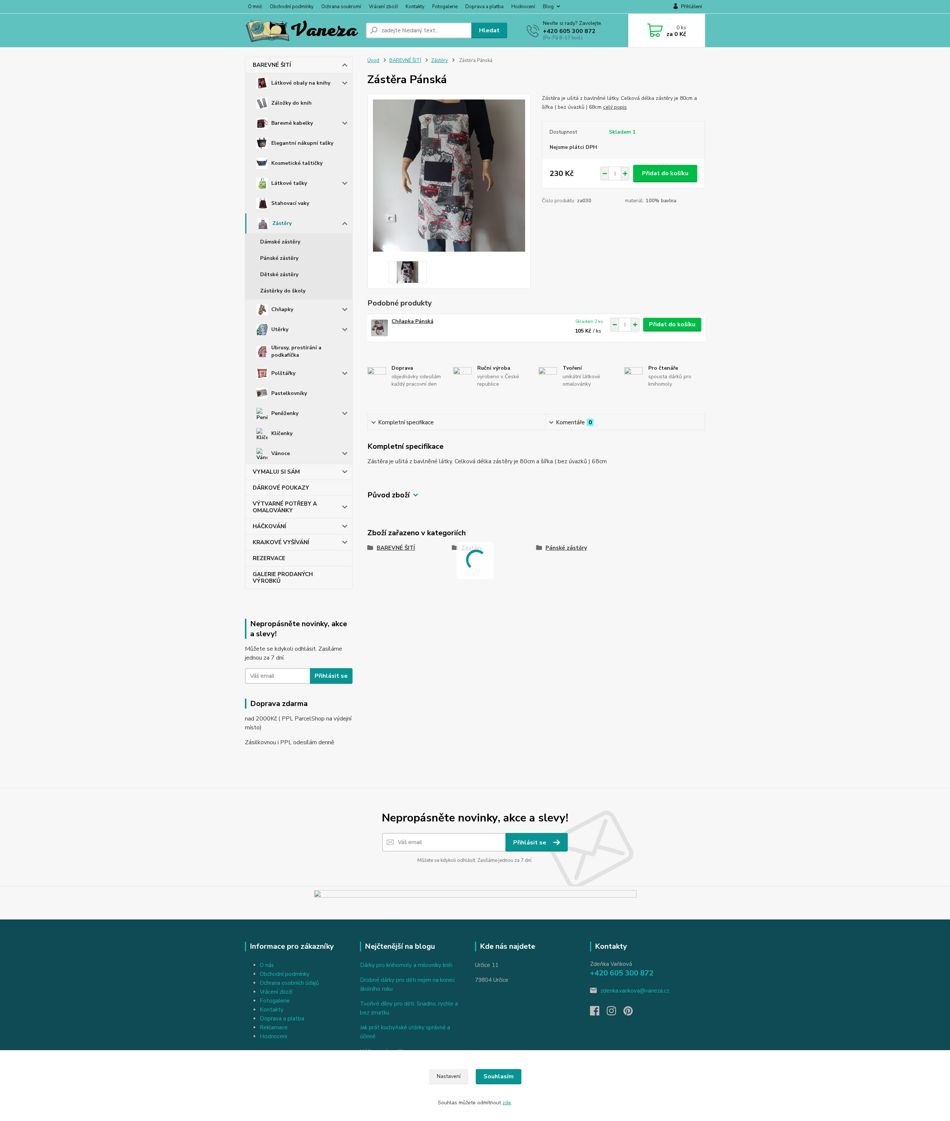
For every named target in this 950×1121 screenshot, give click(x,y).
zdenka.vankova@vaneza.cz (634, 990)
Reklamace (274, 1027)
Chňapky (282, 309)
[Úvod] (302, 30)
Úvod (373, 60)
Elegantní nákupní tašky (302, 143)
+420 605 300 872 (569, 31)
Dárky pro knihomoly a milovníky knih (406, 965)
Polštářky (283, 373)
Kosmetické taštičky (296, 163)
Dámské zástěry (280, 241)
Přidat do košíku (665, 173)
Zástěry (282, 223)
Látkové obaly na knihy (300, 82)
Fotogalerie (445, 6)
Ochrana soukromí (341, 6)
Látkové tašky (289, 183)
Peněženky (284, 413)
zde (506, 1102)
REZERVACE (269, 558)
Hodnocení (523, 6)
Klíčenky (281, 433)
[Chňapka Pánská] (379, 328)
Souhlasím (499, 1076)
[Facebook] (598, 1013)
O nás (267, 965)
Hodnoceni (273, 1036)
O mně (255, 6)
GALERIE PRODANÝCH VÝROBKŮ (283, 578)
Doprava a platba (484, 6)
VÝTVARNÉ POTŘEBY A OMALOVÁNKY (285, 507)
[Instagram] (615, 1013)
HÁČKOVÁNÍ (269, 526)
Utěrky (279, 329)
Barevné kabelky (292, 123)
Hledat (489, 30)
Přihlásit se (331, 676)
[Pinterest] (628, 1013)
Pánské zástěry (279, 258)
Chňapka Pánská (412, 321)
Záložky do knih (291, 103)
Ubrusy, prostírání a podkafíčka (296, 351)
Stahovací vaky (290, 203)
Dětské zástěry (279, 274)
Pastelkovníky (289, 393)
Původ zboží (388, 495)
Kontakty (415, 6)
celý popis (615, 107)
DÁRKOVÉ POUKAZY (281, 487)
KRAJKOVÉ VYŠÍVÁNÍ (281, 542)
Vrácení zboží (383, 6)
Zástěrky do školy (282, 290)
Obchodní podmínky (292, 6)
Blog (548, 6)
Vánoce (280, 453)
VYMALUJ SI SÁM (276, 471)
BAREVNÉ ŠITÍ (272, 65)
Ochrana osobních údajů (289, 983)
